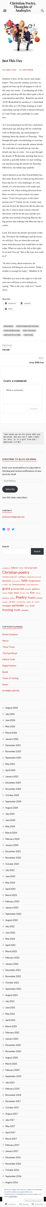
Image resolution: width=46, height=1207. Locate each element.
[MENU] (4, 11)
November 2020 (13, 1051)
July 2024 (10, 814)
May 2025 (10, 764)
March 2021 (11, 1026)
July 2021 (10, 1001)
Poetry (21, 597)
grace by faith (17, 589)
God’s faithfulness (32, 585)
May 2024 (10, 826)
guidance (36, 589)
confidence (22, 577)
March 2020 (11, 1063)
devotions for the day (27, 326)
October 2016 (12, 1170)
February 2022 (12, 957)
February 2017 (12, 1145)
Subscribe (10, 489)
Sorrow (37, 602)
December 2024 (13, 782)
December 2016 (13, 1157)
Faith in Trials (8, 659)
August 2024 (11, 807)
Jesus (16, 592)
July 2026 (10, 714)
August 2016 (11, 1182)
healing (4, 593)
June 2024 (10, 820)
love (32, 592)
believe (14, 567)
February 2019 (12, 1088)
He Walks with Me (10, 690)
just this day (29, 330)
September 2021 (13, 988)
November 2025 (13, 751)
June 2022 (10, 932)
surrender (18, 605)
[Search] (39, 11)
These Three (8, 647)
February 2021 (12, 1032)
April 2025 (10, 770)
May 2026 (10, 726)
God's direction (12, 330)
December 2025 (13, 745)
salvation (12, 602)
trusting (28, 335)
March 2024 (11, 832)
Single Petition (9, 665)
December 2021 (13, 970)
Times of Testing (10, 678)
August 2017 (11, 1113)
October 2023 (12, 864)
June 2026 (10, 720)
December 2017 (13, 1101)
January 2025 (11, 776)
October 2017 (12, 1107)
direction (6, 580)
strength (6, 605)
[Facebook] (3, 529)
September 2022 (13, 913)
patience (5, 598)
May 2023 (10, 882)
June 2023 (10, 876)
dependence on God (34, 577)
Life (27, 593)
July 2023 (10, 870)
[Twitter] (13, 529)
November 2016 (13, 1163)
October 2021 (12, 982)
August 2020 (11, 1057)
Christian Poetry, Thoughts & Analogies (23, 6)
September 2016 (13, 1176)
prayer (39, 598)
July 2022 (10, 926)
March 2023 (11, 895)
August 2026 (11, 707)
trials (27, 606)
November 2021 (13, 976)
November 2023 (13, 857)
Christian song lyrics (9, 577)
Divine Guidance (10, 634)
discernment (16, 581)
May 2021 (10, 1013)
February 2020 (12, 1070)
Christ (21, 568)
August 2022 (11, 920)
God (10, 584)
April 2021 (10, 1020)
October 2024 (12, 795)
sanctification (21, 602)
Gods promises (18, 584)
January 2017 (11, 1151)
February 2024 (12, 839)
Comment (34, 409)
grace (6, 588)
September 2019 (13, 1076)
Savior (29, 602)
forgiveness (35, 580)
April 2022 (10, 945)
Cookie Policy (12, 1196)
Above (5, 640)
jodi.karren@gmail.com (13, 516)
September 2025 (13, 757)
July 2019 (10, 1082)
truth (17, 609)
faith (24, 580)
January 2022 (11, 964)
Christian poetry (15, 572)
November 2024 (13, 789)
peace (12, 598)
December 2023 (13, 851)
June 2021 (10, 1007)
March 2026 (11, 732)
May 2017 (10, 1126)
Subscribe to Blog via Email (19, 459)
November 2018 (13, 1095)
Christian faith (30, 568)
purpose (5, 602)
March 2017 (11, 1138)
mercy (38, 593)
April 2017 (10, 1132)
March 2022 (11, 951)
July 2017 (10, 1120)
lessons (22, 593)
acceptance (6, 568)
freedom (5, 584)
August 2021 (11, 995)
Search (5, 546)
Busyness (8, 326)
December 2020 (13, 1045)
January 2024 (11, 845)
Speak (5, 672)
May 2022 (10, 938)
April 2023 (10, 889)
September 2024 (13, 801)
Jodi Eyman (27, 70)
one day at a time (12, 335)
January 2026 (11, 739)
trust (32, 605)
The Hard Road (9, 653)
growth (28, 589)
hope (10, 592)
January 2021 (11, 1038)
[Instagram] (8, 529)
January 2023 (11, 907)
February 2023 (12, 901)
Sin (33, 602)
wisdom (24, 610)
